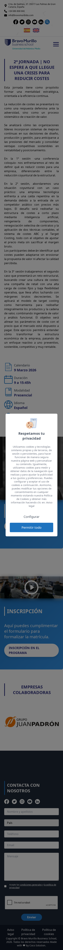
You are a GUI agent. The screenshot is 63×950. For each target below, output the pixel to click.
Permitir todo (31, 527)
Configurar (31, 517)
